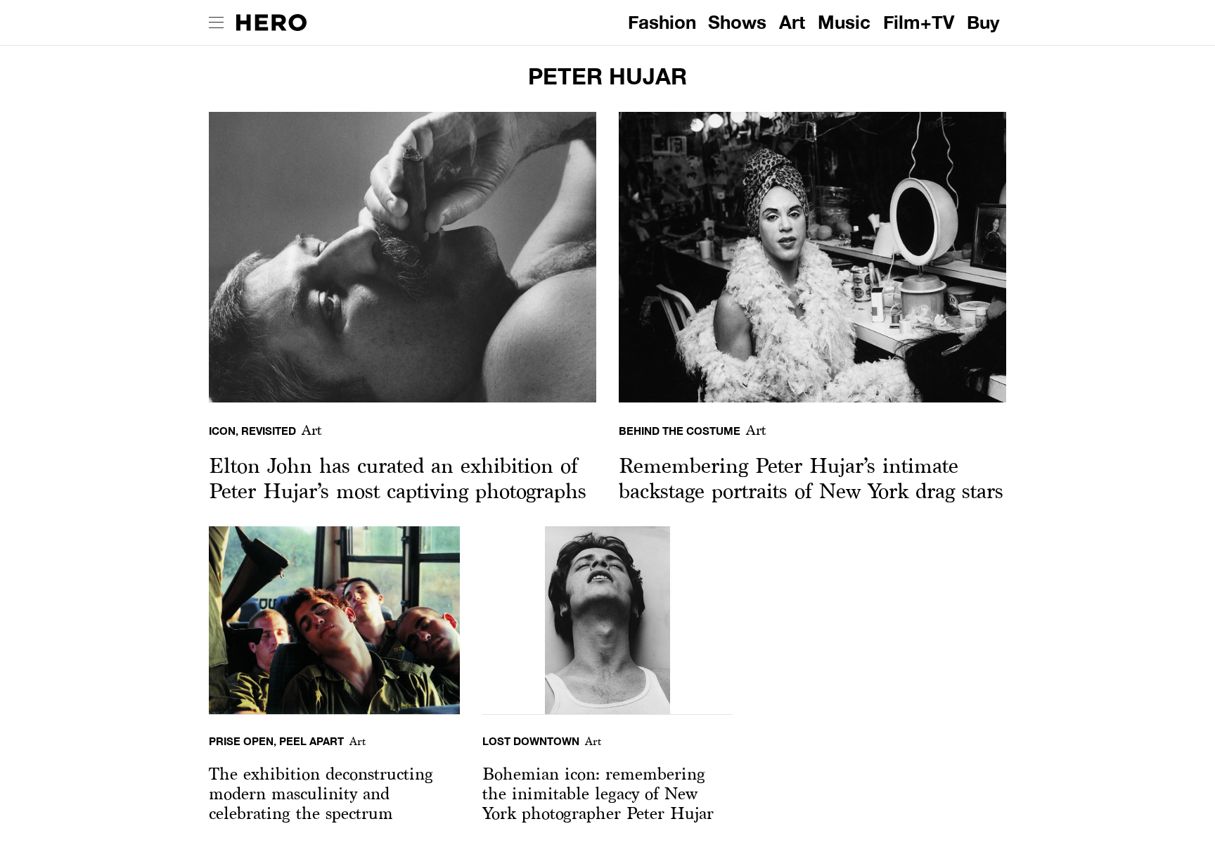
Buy (983, 22)
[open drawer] (216, 22)
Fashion (662, 22)
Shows (737, 22)
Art (792, 22)
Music (844, 22)
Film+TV (918, 22)
